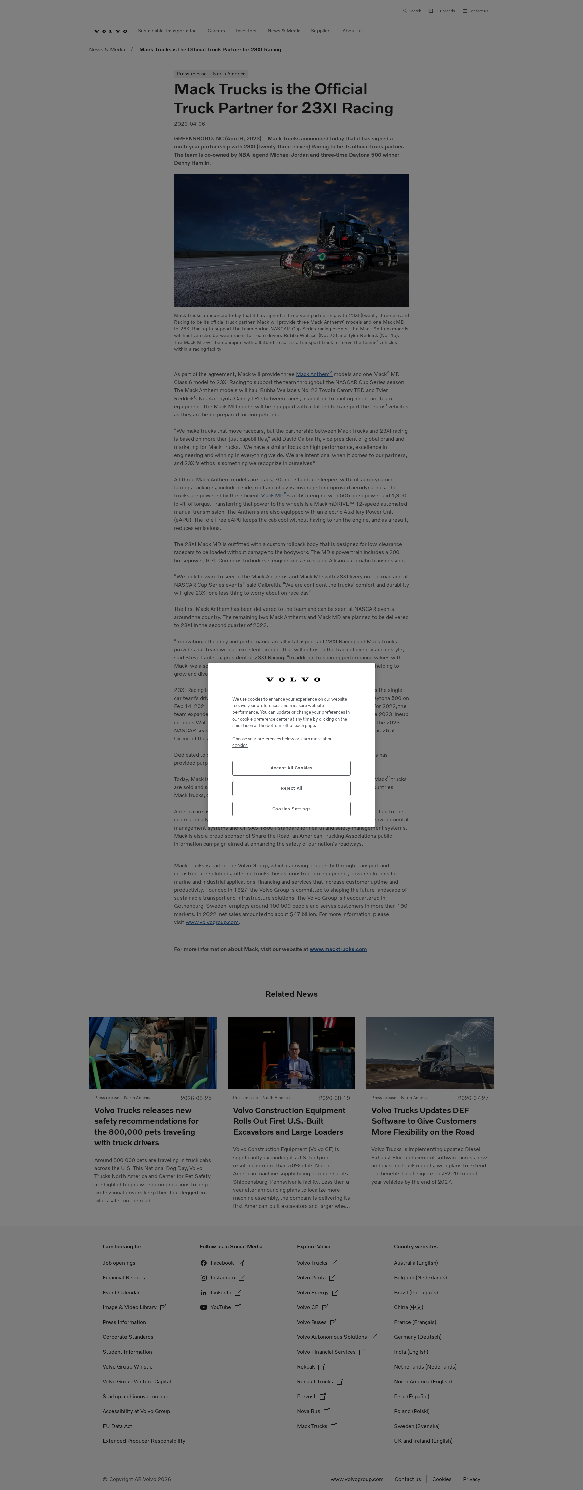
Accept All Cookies (292, 767)
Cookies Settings (291, 808)
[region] (291, 745)
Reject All (291, 788)
